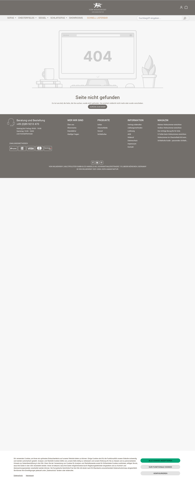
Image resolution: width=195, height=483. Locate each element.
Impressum (30, 475)
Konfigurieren (160, 473)
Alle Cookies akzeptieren (160, 460)
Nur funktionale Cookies (160, 467)
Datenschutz (18, 475)
